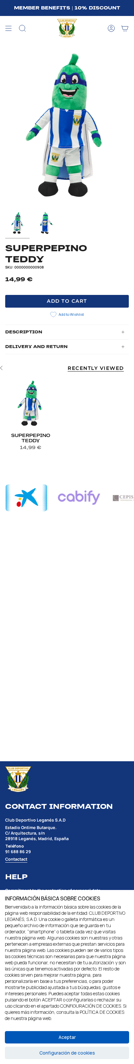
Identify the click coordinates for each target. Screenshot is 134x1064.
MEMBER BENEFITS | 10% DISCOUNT (67, 8)
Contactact (16, 859)
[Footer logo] (18, 779)
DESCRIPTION (23, 332)
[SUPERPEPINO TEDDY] (30, 403)
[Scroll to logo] (26, 498)
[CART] (125, 28)
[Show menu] (8, 28)
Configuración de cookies (67, 1053)
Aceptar (67, 1037)
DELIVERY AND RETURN (36, 346)
